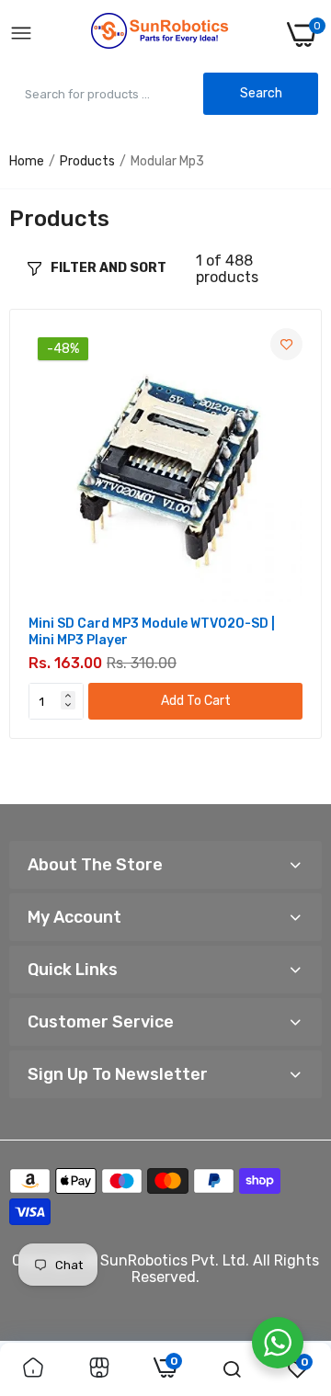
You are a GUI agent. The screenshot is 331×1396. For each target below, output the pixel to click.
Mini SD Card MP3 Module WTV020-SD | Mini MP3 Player (152, 632)
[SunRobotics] (160, 34)
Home (26, 161)
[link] (286, 344)
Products (87, 161)
